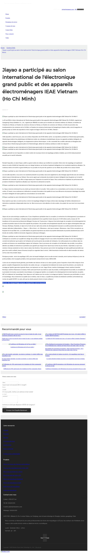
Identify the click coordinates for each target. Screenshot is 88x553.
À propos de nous (9, 441)
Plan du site (38, 547)
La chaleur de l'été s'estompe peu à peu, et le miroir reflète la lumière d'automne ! (66, 338)
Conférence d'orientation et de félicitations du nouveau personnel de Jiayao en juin (66, 368)
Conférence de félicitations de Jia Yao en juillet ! (22, 347)
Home (3, 48)
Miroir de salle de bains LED (12, 475)
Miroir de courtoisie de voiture (12, 471)
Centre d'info (11, 48)
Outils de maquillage (9, 490)
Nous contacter (8, 449)
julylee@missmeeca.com (68, 9)
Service (5, 437)
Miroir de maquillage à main (12, 483)
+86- (76, 9)
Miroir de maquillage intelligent (13, 479)
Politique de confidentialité (11, 454)
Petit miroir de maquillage (11, 486)
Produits (6, 434)
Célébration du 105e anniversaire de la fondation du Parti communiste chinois (22, 368)
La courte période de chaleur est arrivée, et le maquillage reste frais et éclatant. (65, 358)
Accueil (5, 430)
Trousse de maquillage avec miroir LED (15, 468)
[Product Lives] (5, 551)
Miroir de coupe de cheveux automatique (16, 464)
